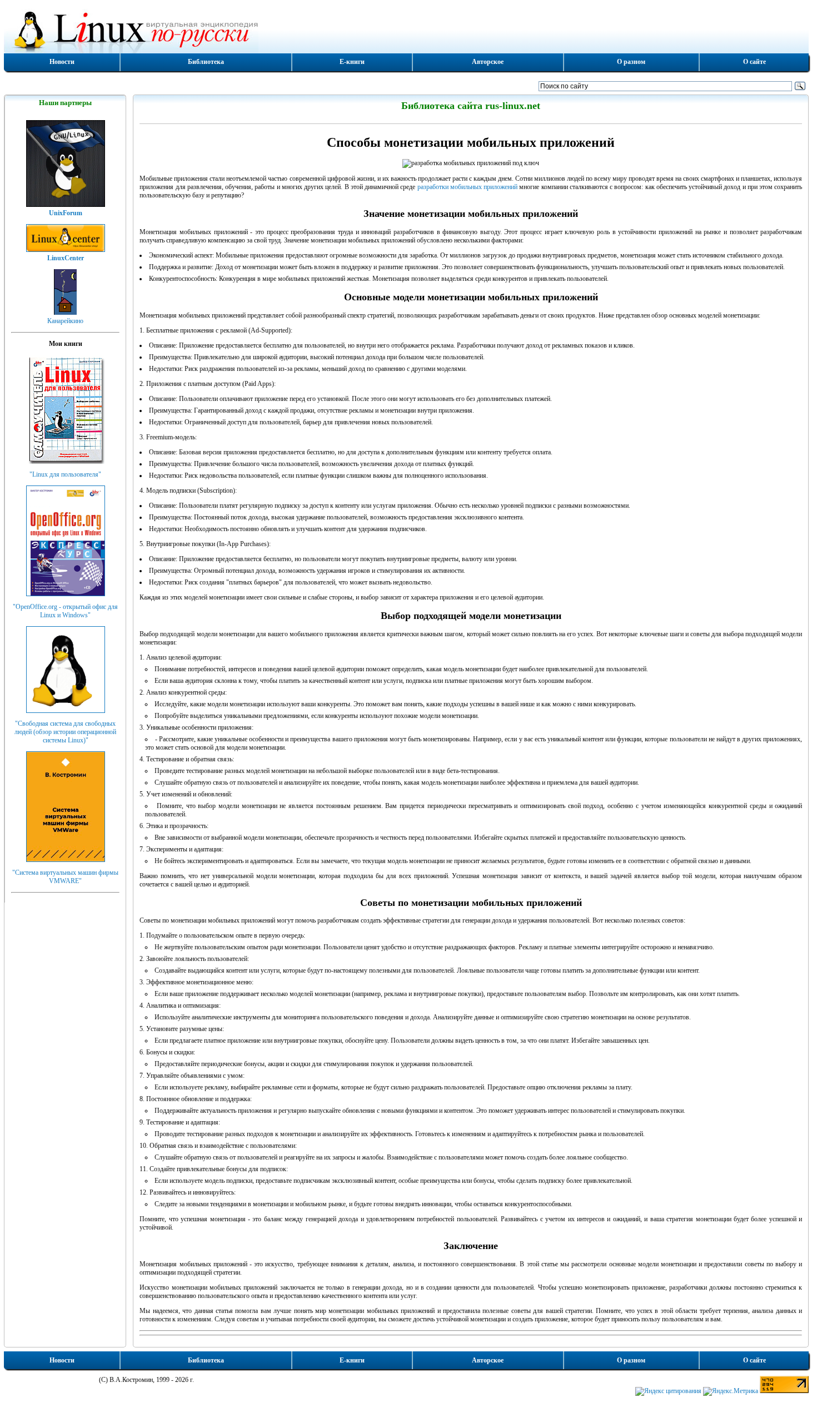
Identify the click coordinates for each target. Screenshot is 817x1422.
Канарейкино (65, 321)
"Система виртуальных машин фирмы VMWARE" (65, 877)
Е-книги (352, 62)
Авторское (488, 62)
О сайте (754, 62)
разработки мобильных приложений (467, 187)
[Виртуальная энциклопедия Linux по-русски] (406, 30)
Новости (61, 62)
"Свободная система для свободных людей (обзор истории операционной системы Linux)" (65, 732)
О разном (631, 62)
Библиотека (206, 62)
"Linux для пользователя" (65, 474)
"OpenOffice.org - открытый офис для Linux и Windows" (65, 611)
